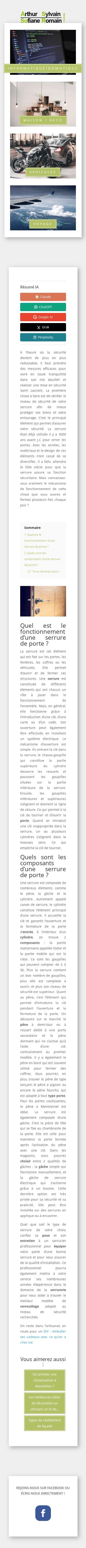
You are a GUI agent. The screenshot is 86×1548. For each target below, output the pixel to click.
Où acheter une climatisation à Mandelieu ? (45, 1380)
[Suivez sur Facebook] (43, 1513)
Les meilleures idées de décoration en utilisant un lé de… (44, 1403)
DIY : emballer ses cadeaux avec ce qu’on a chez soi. (43, 1336)
